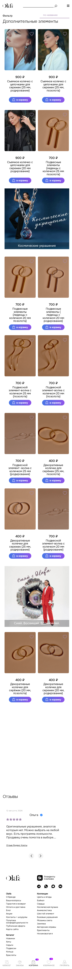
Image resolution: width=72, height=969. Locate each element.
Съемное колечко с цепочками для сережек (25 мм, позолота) (53, 86)
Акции (9, 914)
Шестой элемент (45, 914)
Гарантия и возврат (16, 904)
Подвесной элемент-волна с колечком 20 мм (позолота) (53, 392)
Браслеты (11, 955)
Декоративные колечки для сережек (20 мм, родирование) (53, 689)
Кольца (9, 952)
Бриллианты (43, 930)
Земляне (41, 924)
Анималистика (44, 910)
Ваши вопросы (13, 900)
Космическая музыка (47, 907)
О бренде (11, 897)
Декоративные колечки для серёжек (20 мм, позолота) (20, 689)
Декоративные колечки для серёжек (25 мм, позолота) (53, 470)
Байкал (40, 900)
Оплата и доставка (15, 907)
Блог (8, 910)
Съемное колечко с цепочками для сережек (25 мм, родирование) (20, 86)
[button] (31, 856)
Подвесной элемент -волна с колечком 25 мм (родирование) (20, 470)
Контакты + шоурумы (16, 917)
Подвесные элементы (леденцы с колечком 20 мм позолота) (20, 315)
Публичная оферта (15, 926)
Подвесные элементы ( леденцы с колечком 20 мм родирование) (53, 315)
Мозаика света (44, 920)
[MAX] (53, 886)
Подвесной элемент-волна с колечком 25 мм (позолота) (20, 392)
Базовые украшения (47, 917)
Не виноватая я (45, 934)
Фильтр (8, 15)
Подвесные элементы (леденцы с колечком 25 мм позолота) (53, 168)
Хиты (8, 942)
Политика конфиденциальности (17, 921)
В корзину (22, 99)
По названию (50, 15)
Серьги (9, 945)
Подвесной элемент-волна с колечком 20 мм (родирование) (53, 545)
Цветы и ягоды (44, 897)
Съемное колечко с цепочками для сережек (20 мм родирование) (20, 167)
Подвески (11, 948)
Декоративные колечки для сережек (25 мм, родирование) (20, 545)
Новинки (10, 938)
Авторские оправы (46, 927)
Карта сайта (12, 929)
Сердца (41, 904)
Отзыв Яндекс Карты (16, 845)
